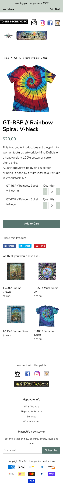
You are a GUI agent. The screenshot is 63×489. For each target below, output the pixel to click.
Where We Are (31, 421)
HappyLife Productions (42, 461)
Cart (57, 9)
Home (6, 57)
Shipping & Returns (31, 411)
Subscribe (51, 450)
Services (31, 416)
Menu (10, 9)
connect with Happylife (31, 365)
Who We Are (31, 406)
